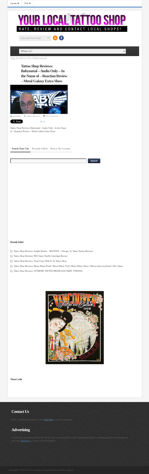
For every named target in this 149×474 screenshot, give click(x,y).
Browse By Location (60, 148)
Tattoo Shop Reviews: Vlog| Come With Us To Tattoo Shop (40, 261)
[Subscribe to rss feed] (55, 38)
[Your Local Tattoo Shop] (72, 31)
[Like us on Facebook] (61, 38)
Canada (12, 3)
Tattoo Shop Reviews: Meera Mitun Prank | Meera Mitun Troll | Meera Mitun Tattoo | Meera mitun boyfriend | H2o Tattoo (68, 266)
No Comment (52, 116)
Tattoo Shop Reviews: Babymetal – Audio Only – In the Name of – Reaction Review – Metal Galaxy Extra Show (44, 73)
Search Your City (20, 148)
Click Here (48, 419)
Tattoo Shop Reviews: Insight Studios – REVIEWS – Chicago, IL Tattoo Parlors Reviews (53, 251)
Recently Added (40, 148)
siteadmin (17, 116)
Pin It (42, 121)
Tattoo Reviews (33, 116)
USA (25, 3)
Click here (25, 440)
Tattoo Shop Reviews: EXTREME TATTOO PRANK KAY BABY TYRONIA (48, 271)
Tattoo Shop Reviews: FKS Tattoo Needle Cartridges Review (41, 256)
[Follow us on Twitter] (67, 38)
